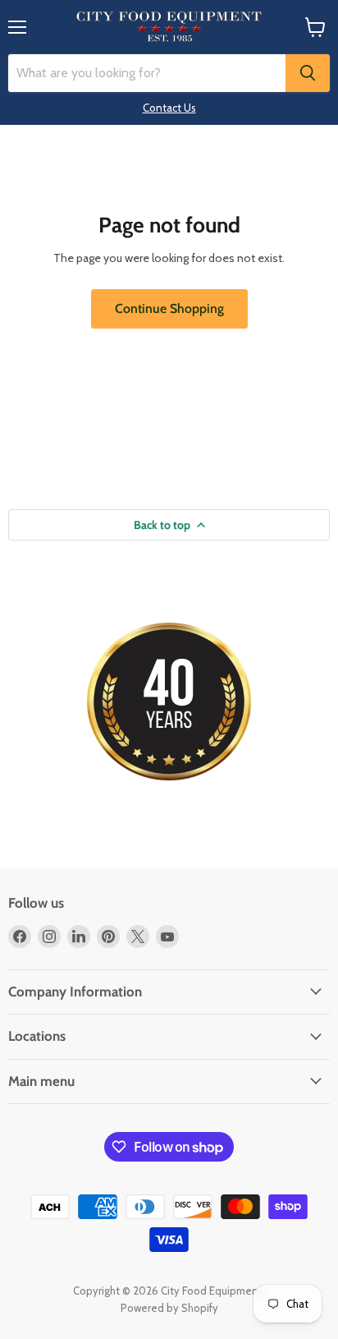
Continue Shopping (169, 308)
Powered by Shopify (169, 1307)
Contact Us (169, 107)
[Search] (307, 73)
